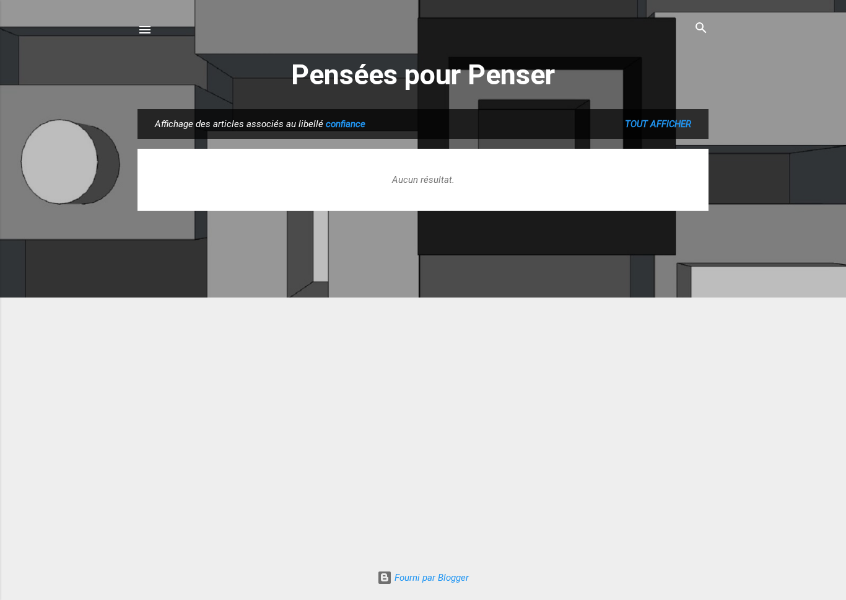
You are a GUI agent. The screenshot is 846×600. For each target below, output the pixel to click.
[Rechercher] (701, 29)
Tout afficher (658, 124)
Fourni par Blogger (430, 577)
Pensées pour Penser (423, 74)
